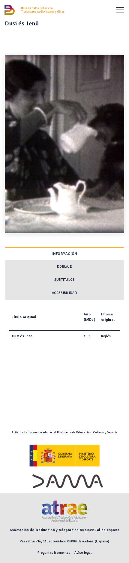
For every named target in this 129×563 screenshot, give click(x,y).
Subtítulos (64, 279)
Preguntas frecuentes (54, 552)
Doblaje (64, 266)
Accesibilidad (64, 293)
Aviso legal (83, 552)
